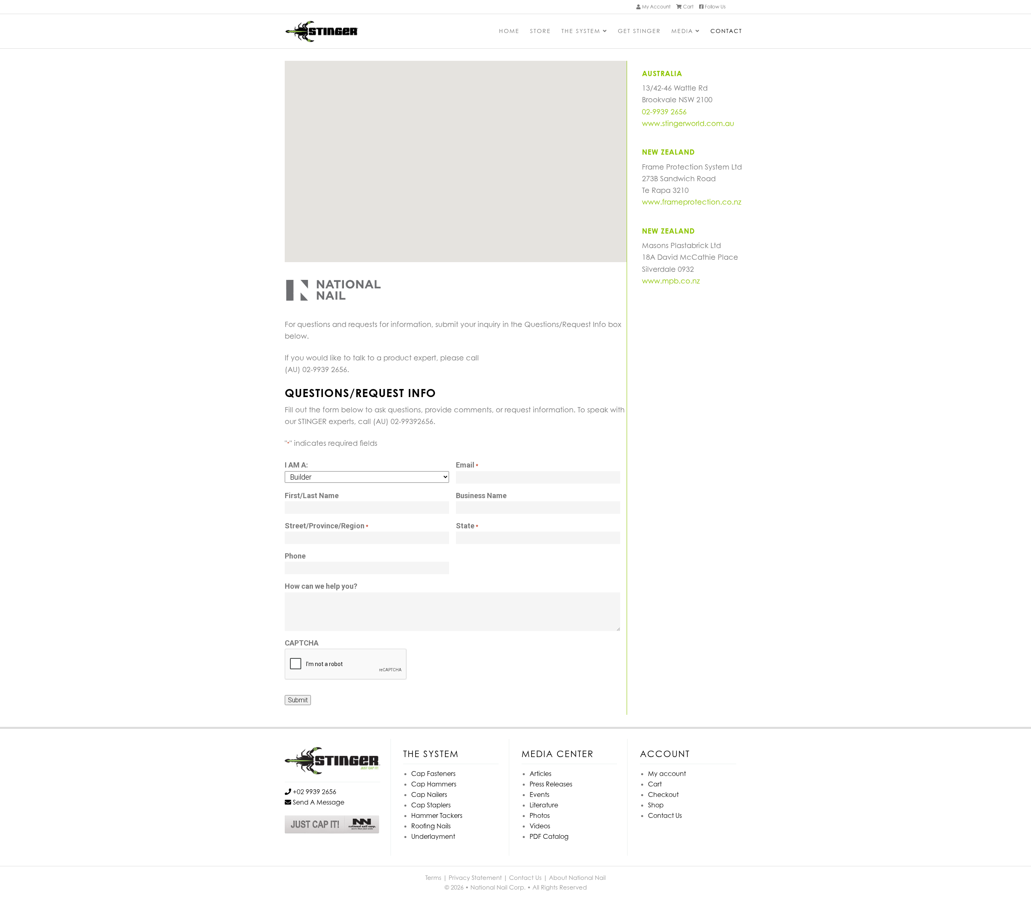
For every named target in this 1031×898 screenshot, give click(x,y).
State (467, 525)
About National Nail (577, 877)
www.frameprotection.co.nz (691, 202)
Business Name (481, 495)
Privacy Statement (475, 877)
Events (539, 794)
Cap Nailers (429, 794)
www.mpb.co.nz (671, 281)
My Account (656, 7)
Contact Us (665, 815)
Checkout (663, 794)
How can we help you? (321, 586)
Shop (656, 805)
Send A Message (317, 802)
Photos (540, 815)
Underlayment (433, 836)
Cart (688, 7)
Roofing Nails (431, 826)
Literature (544, 805)
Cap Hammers (433, 784)
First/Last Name (312, 495)
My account (667, 774)
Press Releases (551, 784)
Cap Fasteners (433, 774)
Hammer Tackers (436, 815)
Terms (433, 877)
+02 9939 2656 (313, 792)
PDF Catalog (549, 836)
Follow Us (715, 7)
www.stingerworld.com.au (688, 123)
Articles (540, 774)
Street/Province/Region (326, 525)
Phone (295, 556)
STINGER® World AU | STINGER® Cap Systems (345, 32)
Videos (540, 826)
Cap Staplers (431, 805)
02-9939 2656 (664, 112)
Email (467, 465)
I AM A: (296, 465)
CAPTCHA (302, 643)
